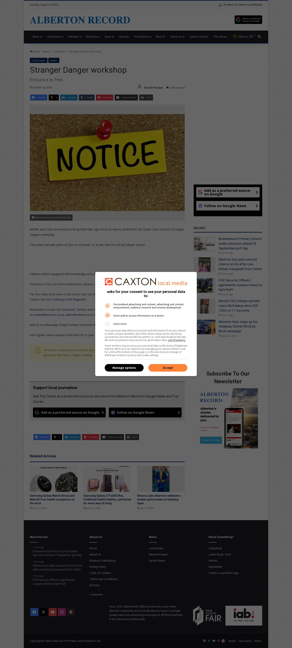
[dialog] (146, 324)
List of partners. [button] (177, 340)
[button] (146, 324)
